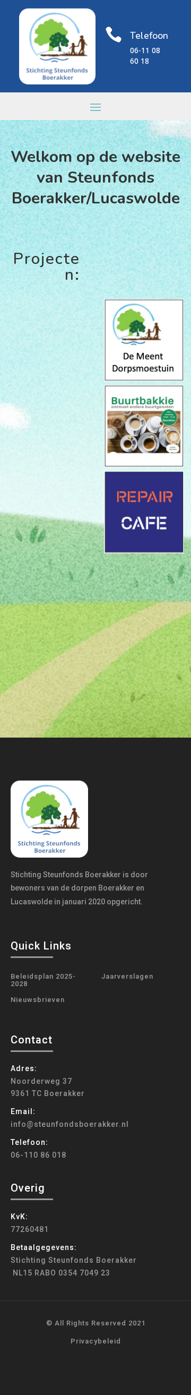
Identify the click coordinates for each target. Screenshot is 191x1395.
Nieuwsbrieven (38, 1000)
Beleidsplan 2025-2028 (43, 980)
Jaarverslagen (127, 976)
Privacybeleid (96, 1341)
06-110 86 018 (38, 1155)
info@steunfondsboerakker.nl (70, 1124)
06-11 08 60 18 (145, 55)
